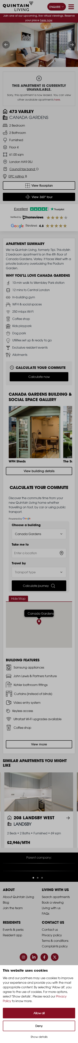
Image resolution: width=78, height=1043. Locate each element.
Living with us (51, 918)
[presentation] (6, 45)
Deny (39, 1026)
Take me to (20, 544)
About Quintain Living (18, 907)
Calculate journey (36, 586)
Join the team (13, 918)
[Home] (18, 7)
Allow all (39, 1013)
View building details (39, 471)
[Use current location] (61, 553)
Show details (39, 1037)
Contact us (50, 939)
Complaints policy (55, 956)
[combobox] (39, 553)
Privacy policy (52, 945)
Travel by (19, 563)
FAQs (45, 923)
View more (39, 744)
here (57, 99)
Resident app (12, 945)
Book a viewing (53, 912)
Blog (6, 912)
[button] (33, 887)
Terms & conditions (55, 950)
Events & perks (13, 939)
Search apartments (56, 907)
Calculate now (39, 377)
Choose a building (26, 525)
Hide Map (18, 598)
